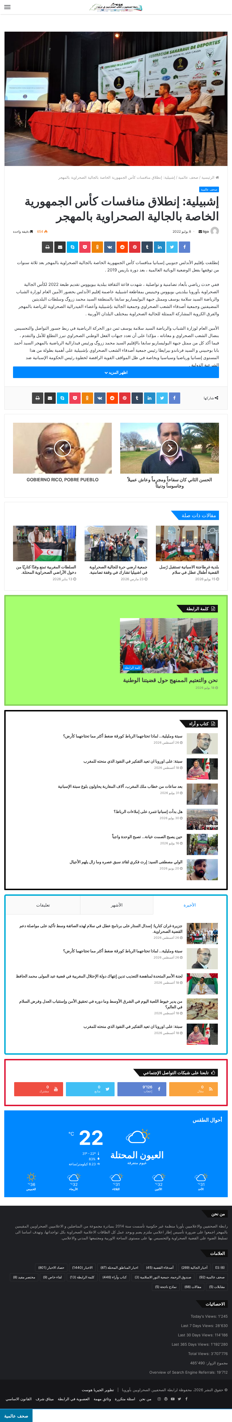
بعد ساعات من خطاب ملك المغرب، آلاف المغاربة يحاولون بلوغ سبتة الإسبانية (120, 786)
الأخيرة (190, 905)
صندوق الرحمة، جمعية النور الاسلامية (163, 1277)
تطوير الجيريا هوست (98, 1390)
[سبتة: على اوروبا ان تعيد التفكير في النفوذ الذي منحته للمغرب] (202, 769)
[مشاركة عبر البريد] (60, 247)
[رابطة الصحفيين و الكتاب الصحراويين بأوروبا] (116, 7)
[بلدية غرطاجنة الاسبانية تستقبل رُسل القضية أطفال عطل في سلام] (187, 543)
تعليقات (43, 905)
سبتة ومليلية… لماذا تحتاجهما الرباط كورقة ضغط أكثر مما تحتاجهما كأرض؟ (122, 735)
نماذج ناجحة (166, 1287)
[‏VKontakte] (109, 247)
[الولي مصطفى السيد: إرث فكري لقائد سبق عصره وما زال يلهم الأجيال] (202, 869)
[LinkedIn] (159, 247)
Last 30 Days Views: (196, 1335)
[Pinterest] (134, 247)
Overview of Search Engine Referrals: (183, 1372)
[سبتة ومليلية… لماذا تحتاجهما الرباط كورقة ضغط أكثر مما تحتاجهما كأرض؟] (202, 743)
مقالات (192, 1287)
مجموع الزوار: (216, 1363)
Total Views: (199, 1353)
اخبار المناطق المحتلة (119, 1267)
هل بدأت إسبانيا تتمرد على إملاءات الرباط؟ (148, 811)
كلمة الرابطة (82, 1277)
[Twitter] (172, 247)
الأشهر (117, 905)
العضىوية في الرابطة (74, 1399)
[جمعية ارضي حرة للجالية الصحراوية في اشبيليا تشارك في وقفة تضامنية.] (116, 543)
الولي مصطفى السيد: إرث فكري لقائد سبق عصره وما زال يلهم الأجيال (126, 861)
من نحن (145, 1399)
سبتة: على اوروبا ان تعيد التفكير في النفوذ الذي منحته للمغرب (132, 761)
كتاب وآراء (114, 1277)
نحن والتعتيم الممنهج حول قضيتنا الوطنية (170, 680)
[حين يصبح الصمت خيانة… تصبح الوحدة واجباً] (202, 844)
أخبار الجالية (194, 1267)
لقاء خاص (52, 1277)
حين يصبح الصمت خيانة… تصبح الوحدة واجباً (147, 836)
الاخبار (82, 1267)
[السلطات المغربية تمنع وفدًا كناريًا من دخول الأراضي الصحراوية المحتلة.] (44, 543)
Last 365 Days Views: (191, 1344)
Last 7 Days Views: (198, 1325)
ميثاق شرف (45, 1399)
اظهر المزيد (118, 372)
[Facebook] (184, 247)
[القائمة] (7, 7)
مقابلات (217, 1287)
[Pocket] (85, 247)
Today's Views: (204, 1316)
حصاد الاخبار (51, 1267)
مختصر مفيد (24, 1277)
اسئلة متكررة (125, 1399)
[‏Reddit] (122, 247)
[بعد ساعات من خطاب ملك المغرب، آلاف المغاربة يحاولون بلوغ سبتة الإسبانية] (202, 794)
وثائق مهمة (102, 1399)
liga (206, 231)
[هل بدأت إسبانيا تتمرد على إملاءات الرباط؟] (202, 819)
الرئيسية (208, 177)
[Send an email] (200, 231)
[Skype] (72, 247)
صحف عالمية (188, 177)
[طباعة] (47, 247)
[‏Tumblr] (147, 247)
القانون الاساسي (19, 1399)
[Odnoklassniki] (97, 247)
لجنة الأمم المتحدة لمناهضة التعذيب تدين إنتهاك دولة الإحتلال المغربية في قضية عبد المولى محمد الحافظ (99, 976)
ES (220, 1267)
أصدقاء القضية (159, 1267)
